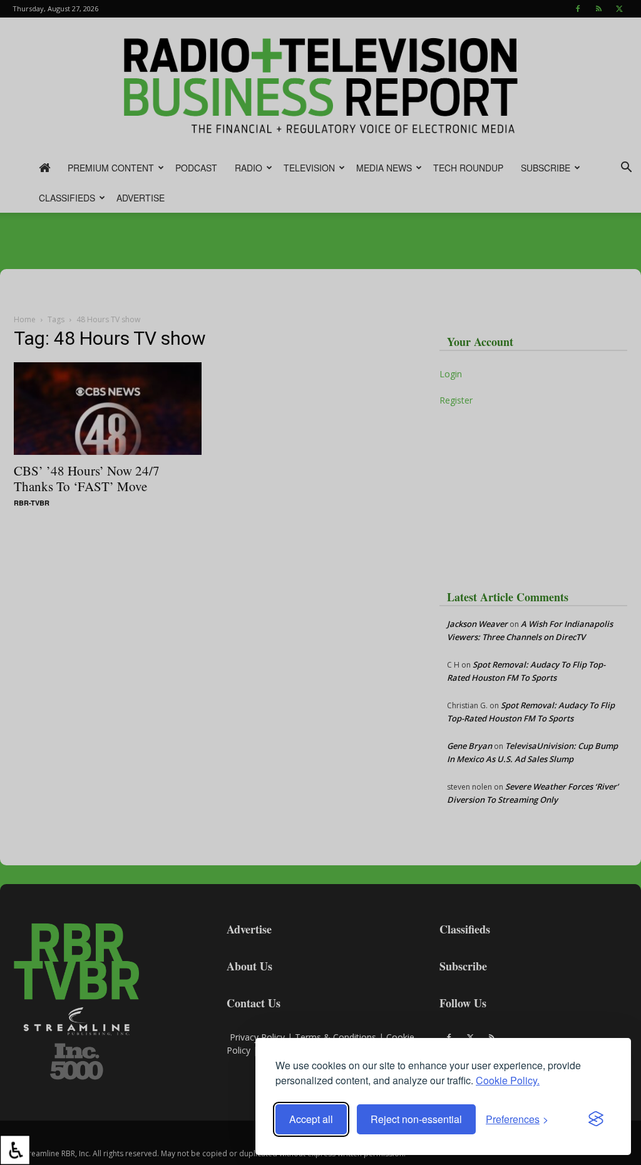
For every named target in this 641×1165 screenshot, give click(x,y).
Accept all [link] (311, 1119)
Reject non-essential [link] (416, 1119)
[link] (15, 1150)
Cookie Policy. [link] (508, 1080)
